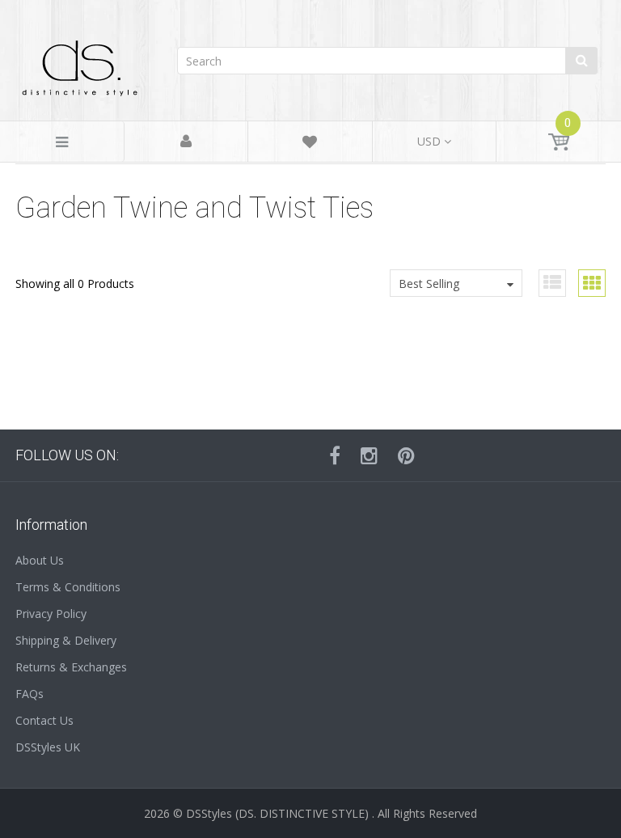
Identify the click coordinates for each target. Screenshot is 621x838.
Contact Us (44, 720)
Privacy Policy (51, 613)
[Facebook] (335, 455)
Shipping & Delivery (65, 640)
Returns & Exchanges (71, 667)
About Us (39, 560)
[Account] (186, 142)
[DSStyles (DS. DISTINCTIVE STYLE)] (80, 64)
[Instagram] (369, 455)
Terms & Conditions (67, 587)
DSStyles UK (47, 747)
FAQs (29, 693)
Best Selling (429, 283)
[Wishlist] (309, 144)
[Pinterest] (406, 455)
